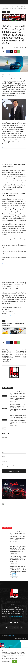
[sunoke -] (3, 48)
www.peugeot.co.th (6, 316)
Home (3, 7)
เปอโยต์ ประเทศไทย (6, 325)
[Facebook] (8, 51)
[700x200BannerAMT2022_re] (14, 17)
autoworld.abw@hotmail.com (15, 616)
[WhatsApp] (18, 51)
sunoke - (7, 47)
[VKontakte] (21, 627)
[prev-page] (3, 428)
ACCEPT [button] (14, 661)
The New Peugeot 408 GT (7, 323)
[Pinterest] (15, 51)
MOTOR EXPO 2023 (10, 321)
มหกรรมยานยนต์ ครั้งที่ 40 (19, 323)
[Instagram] (17, 627)
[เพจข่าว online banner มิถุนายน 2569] (14, 513)
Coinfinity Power (10, 635)
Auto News (7, 7)
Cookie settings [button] (6, 661)
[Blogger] (6, 627)
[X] (11, 51)
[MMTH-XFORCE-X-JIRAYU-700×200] (14, 330)
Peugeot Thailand (19, 321)
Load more (13, 577)
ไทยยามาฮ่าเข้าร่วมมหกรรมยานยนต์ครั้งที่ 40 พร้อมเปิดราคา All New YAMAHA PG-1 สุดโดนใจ (20, 354)
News (8, 12)
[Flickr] (13, 627)
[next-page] (5, 428)
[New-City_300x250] (14, 489)
